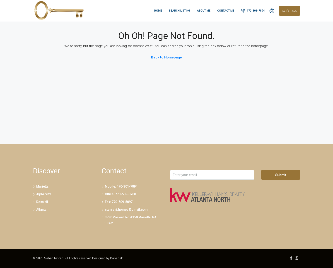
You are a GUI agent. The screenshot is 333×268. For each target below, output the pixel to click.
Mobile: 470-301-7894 (121, 186)
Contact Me (225, 10)
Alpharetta (43, 194)
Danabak (116, 258)
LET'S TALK (289, 10)
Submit (280, 175)
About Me (203, 10)
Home (158, 10)
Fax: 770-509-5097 (119, 202)
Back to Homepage (166, 57)
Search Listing (179, 10)
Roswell (42, 202)
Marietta (42, 186)
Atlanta (41, 209)
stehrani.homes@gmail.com (126, 209)
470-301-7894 (255, 10)
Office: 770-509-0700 (120, 194)
